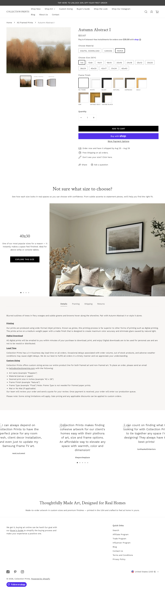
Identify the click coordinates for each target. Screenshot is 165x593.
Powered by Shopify (40, 579)
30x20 (150, 62)
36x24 (83, 68)
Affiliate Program (121, 534)
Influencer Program (121, 543)
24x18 (129, 62)
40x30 (93, 68)
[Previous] (37, 435)
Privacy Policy (119, 559)
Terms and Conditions (123, 555)
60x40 (124, 68)
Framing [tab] (76, 304)
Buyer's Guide (17, 530)
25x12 (139, 62)
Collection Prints (22, 579)
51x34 (114, 68)
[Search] (146, 12)
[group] (107, 249)
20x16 (119, 62)
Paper (120, 51)
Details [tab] (63, 304)
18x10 (109, 62)
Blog (115, 547)
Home (9, 22)
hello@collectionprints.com (22, 368)
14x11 (99, 62)
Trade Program (119, 538)
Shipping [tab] (88, 304)
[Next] (127, 435)
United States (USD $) (145, 572)
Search (116, 530)
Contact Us (118, 551)
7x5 (81, 62)
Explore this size (24, 259)
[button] (157, 12)
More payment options (118, 141)
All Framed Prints (25, 22)
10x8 (90, 62)
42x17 (103, 68)
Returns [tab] (101, 304)
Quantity (82, 111)
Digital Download (90, 51)
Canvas (108, 51)
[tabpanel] (82, 358)
